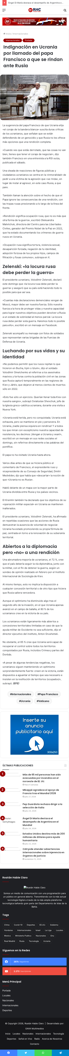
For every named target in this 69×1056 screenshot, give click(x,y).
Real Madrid (9, 941)
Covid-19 (18, 925)
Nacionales (41, 935)
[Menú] (4, 11)
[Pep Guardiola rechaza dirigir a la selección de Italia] (11, 809)
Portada (28, 40)
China (6, 925)
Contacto (34, 1044)
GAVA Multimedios (34, 1028)
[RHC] (34, 10)
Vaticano (43, 701)
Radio (37, 1038)
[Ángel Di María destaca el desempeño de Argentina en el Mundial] (11, 823)
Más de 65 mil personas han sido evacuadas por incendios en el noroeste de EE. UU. (42, 778)
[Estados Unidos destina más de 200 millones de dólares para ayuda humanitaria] (11, 838)
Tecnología (34, 941)
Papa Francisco (48, 694)
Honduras (8, 930)
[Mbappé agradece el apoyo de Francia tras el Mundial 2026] (11, 794)
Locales (59, 930)
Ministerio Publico (23, 935)
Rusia (21, 941)
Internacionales (20, 33)
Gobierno (54, 925)
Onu (52, 935)
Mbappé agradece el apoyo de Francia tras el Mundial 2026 (41, 791)
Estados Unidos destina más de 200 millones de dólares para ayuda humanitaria (44, 837)
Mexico (7, 935)
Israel (38, 930)
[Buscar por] (65, 11)
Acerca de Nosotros (52, 1038)
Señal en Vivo (25, 1038)
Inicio (8, 33)
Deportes (31, 925)
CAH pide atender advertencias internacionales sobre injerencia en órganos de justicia (43, 852)
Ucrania (25, 701)
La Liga (48, 930)
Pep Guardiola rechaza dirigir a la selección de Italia (42, 806)
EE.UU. (42, 925)
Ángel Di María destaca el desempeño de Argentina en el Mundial (41, 822)
